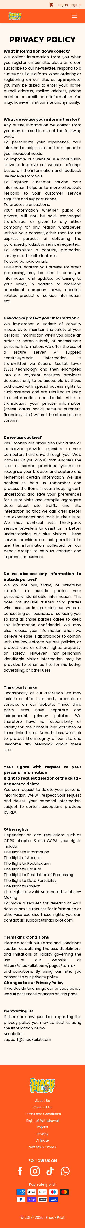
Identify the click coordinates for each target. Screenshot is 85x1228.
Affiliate (42, 1140)
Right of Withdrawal (42, 1120)
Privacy (42, 1133)
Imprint (42, 1127)
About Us (42, 1100)
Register (75, 5)
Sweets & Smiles (42, 1147)
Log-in (63, 5)
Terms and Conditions (42, 1114)
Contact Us (42, 1107)
